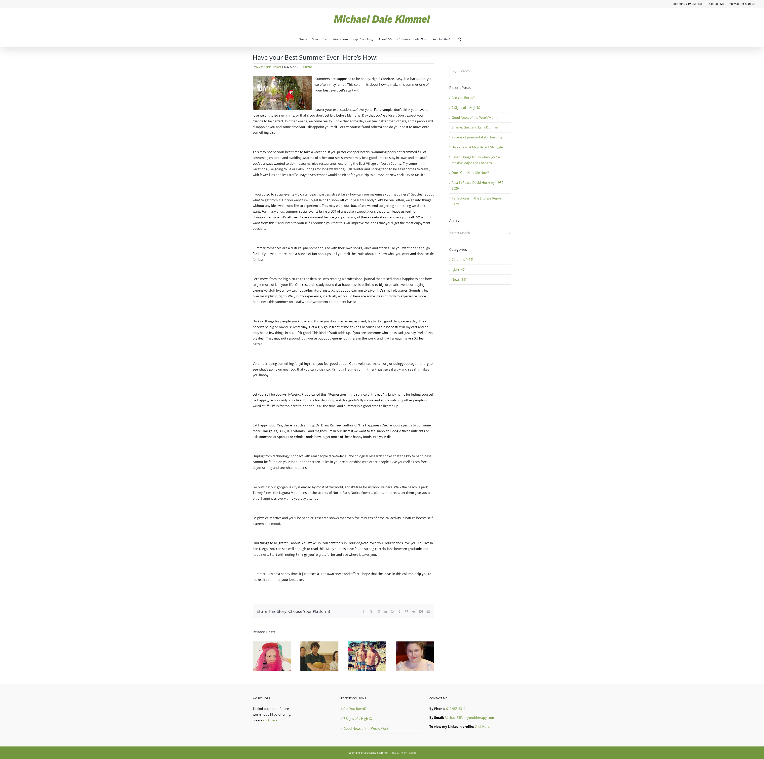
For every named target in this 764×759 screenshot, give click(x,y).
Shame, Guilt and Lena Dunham (475, 127)
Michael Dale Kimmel (268, 67)
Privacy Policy (399, 752)
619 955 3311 (456, 708)
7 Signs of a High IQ (466, 107)
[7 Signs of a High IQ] (319, 643)
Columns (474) (462, 259)
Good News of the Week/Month (475, 117)
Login (412, 752)
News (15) (459, 279)
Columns (306, 67)
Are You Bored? (463, 97)
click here (270, 720)
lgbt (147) (459, 269)
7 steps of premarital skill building (477, 137)
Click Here (482, 726)
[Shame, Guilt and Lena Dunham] (415, 643)
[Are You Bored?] (272, 643)
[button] (459, 39)
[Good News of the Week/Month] (367, 643)
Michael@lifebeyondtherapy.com (469, 717)
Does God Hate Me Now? (470, 172)
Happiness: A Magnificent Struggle (477, 147)
